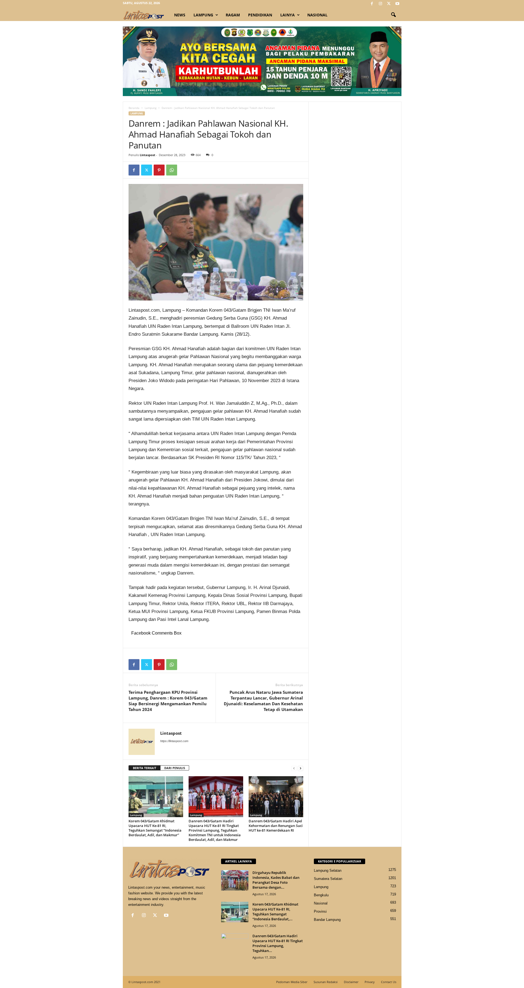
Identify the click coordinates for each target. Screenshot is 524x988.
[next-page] (300, 768)
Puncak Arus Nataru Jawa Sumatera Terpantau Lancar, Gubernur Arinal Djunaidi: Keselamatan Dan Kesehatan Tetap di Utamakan (263, 700)
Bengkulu (321, 895)
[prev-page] (294, 768)
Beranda (134, 108)
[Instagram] (380, 4)
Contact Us (388, 982)
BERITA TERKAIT (144, 768)
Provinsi (320, 911)
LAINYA (287, 14)
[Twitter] (389, 4)
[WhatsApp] (171, 170)
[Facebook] (372, 4)
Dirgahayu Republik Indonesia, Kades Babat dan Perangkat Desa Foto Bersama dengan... (275, 880)
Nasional (317, 14)
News (179, 14)
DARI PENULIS (174, 768)
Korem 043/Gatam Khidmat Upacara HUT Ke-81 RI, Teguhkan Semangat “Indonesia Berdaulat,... (275, 911)
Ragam (233, 14)
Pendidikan (260, 14)
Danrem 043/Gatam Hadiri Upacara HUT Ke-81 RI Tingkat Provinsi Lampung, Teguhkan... (277, 943)
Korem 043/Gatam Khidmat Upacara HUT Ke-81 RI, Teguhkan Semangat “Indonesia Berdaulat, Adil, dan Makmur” (155, 828)
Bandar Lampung (327, 920)
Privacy (370, 982)
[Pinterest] (159, 170)
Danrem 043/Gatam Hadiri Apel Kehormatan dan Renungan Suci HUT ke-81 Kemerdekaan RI (276, 826)
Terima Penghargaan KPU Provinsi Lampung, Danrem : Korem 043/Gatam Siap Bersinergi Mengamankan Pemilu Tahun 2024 (168, 700)
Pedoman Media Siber (291, 982)
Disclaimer (351, 982)
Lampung (203, 14)
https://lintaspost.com (174, 741)
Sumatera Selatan (328, 879)
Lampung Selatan (327, 870)
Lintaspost (147, 155)
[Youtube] (397, 4)
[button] (393, 15)
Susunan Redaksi (326, 982)
